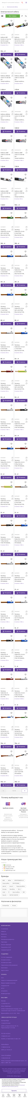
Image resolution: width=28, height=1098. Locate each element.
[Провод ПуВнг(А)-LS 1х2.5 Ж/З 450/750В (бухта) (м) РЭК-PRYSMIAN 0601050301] (21, 371)
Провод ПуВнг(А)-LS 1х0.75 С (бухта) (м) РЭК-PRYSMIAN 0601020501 (5, 617)
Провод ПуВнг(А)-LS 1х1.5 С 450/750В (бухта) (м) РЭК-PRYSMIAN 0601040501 (5, 463)
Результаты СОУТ (6, 947)
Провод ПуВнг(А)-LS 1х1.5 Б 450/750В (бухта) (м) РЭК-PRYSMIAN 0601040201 (19, 501)
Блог (2, 978)
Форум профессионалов (8, 983)
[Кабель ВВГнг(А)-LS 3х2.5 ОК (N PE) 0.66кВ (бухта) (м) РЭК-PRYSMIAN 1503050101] (21, 25)
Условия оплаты (5, 960)
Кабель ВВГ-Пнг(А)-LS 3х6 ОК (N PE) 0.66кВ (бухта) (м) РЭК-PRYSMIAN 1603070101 (6, 40)
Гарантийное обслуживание (9, 965)
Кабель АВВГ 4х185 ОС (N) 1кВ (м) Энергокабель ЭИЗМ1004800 (5, 155)
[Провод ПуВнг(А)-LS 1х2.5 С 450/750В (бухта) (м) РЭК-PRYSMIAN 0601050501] (21, 333)
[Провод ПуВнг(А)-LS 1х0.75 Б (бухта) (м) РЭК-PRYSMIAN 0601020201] (21, 602)
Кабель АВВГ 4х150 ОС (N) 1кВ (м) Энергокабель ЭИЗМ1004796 (19, 155)
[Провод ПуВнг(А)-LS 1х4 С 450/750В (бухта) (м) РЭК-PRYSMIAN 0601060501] (7, 294)
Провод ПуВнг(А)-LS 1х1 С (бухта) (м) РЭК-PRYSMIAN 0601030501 (20, 540)
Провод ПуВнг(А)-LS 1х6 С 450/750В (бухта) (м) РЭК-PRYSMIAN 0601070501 (5, 271)
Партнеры (4, 942)
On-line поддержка (6, 957)
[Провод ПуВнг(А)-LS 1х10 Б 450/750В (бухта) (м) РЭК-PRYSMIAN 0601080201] (21, 217)
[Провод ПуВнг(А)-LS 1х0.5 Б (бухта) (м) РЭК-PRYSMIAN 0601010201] (21, 679)
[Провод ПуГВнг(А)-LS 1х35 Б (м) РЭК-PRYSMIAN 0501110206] (7, 756)
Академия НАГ (5, 985)
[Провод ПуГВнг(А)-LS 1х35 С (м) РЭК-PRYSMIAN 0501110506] (7, 717)
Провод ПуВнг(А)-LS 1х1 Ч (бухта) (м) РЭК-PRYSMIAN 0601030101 (20, 578)
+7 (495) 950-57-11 (5, 1003)
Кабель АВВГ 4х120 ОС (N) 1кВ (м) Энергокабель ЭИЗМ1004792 (19, 194)
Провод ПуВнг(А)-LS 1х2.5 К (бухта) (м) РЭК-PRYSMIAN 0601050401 (6, 386)
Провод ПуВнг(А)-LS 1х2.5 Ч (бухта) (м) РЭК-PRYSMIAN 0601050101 (20, 424)
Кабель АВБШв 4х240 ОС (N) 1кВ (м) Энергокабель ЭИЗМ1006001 (5, 78)
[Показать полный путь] (3, 7)
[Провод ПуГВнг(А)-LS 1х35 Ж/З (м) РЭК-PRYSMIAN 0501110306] (21, 717)
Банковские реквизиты (7, 939)
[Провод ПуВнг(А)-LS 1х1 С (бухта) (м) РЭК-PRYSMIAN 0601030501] (21, 525)
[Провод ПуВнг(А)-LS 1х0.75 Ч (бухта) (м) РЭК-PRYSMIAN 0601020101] (7, 640)
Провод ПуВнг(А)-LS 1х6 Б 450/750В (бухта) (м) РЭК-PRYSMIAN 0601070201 (19, 271)
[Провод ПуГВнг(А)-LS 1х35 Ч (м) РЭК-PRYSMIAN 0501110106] (21, 756)
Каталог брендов (6, 944)
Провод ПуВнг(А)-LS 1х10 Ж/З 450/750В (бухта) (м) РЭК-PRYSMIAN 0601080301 (5, 232)
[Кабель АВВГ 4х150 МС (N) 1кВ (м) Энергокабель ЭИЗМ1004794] (7, 179)
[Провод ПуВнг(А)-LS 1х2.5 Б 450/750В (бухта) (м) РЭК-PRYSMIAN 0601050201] (7, 410)
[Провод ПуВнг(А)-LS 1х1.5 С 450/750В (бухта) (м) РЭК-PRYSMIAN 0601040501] (7, 448)
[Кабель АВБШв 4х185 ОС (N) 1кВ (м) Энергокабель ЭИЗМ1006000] (21, 64)
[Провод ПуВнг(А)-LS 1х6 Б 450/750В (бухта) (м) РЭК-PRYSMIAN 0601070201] (21, 256)
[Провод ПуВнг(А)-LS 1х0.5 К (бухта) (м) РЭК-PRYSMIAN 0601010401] (7, 679)
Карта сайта (4, 970)
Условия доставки (6, 962)
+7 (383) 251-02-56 (5, 1047)
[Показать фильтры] (25, 16)
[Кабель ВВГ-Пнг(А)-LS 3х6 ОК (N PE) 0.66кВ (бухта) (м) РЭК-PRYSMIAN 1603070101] (7, 25)
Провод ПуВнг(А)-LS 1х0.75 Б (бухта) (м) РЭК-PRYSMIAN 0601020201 (19, 617)
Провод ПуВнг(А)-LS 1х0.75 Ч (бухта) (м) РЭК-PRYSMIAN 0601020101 (5, 655)
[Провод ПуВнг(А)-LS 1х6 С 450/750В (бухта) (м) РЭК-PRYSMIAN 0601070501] (7, 256)
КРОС (2, 988)
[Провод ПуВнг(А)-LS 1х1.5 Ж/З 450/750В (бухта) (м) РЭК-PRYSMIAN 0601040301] (7, 487)
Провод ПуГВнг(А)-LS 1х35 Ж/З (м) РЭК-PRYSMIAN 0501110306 (19, 732)
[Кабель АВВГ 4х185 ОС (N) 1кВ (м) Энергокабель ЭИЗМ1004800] (7, 140)
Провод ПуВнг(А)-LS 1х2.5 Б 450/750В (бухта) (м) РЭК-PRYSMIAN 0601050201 (6, 424)
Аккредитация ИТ (6, 950)
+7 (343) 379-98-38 (5, 1023)
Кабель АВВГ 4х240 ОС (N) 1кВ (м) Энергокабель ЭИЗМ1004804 (19, 117)
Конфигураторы (5, 993)
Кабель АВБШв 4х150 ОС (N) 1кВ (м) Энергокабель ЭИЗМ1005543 (5, 117)
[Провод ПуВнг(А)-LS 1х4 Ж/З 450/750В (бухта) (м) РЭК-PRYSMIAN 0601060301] (21, 294)
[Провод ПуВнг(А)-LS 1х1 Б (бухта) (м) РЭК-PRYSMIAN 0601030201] (7, 563)
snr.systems (4, 991)
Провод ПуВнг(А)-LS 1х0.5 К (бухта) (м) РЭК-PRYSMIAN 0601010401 (5, 694)
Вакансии (4, 934)
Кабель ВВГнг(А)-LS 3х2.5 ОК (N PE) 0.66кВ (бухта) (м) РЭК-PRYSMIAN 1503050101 (20, 40)
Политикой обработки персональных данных (13, 1086)
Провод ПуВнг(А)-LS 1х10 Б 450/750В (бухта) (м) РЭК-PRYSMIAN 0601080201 (19, 232)
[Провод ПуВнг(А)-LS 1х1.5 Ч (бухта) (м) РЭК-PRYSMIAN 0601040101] (7, 525)
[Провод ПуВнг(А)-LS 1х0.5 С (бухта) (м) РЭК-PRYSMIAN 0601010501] (21, 640)
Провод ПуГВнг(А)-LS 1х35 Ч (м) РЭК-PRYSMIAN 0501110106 (19, 771)
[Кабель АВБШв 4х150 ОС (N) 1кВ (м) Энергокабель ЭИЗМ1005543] (7, 102)
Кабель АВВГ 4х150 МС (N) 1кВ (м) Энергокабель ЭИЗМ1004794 (5, 194)
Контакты (3, 937)
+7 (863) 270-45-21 (5, 1036)
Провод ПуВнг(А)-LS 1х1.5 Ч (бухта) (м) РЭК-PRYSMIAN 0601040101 (5, 540)
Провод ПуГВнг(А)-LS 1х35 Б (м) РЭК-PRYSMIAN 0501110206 (5, 771)
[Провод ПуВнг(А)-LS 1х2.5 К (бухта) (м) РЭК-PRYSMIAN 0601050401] (7, 371)
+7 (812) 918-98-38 (5, 1058)
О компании (4, 929)
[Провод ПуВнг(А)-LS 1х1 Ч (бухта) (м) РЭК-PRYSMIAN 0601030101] (21, 563)
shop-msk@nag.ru (6, 1006)
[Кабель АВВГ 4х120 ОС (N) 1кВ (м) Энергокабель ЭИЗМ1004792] (21, 179)
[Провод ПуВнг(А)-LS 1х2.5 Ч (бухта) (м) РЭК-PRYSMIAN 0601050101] (21, 410)
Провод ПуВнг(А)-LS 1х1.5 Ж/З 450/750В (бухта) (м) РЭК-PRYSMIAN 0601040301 (5, 501)
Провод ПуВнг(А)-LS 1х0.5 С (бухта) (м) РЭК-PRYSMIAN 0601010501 (20, 655)
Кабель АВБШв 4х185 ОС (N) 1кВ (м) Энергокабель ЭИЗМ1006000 (19, 78)
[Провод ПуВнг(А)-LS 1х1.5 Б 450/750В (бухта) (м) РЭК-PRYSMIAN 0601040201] (21, 487)
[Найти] (22, 2)
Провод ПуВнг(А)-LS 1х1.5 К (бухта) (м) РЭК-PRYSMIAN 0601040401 (19, 463)
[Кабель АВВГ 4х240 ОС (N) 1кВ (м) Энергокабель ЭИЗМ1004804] (21, 102)
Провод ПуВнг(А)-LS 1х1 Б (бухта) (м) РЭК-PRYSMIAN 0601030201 (6, 578)
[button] (25, 16)
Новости (3, 931)
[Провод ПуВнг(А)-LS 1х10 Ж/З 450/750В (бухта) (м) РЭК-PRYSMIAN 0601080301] (7, 217)
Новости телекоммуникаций (9, 980)
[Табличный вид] (2, 16)
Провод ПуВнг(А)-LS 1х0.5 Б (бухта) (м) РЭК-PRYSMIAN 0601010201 (20, 694)
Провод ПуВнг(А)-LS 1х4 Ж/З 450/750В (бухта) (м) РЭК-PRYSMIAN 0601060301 (19, 309)
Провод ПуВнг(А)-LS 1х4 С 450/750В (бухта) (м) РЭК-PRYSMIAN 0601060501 (5, 309)
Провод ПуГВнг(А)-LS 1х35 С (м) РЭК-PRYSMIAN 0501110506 (5, 732)
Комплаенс (4, 968)
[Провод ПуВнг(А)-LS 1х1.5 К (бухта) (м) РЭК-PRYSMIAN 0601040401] (21, 448)
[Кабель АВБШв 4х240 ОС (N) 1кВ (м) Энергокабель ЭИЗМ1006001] (7, 64)
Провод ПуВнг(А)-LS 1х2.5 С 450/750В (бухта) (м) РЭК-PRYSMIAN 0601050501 (20, 348)
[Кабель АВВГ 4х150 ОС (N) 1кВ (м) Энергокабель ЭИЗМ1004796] (21, 140)
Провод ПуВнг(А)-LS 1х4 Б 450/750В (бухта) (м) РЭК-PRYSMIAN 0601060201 (5, 348)
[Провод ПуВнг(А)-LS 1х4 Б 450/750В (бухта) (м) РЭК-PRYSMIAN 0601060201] (7, 333)
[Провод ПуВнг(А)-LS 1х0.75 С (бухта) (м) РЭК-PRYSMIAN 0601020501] (7, 602)
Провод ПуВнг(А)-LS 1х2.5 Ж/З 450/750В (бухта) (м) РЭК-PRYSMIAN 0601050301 (20, 386)
